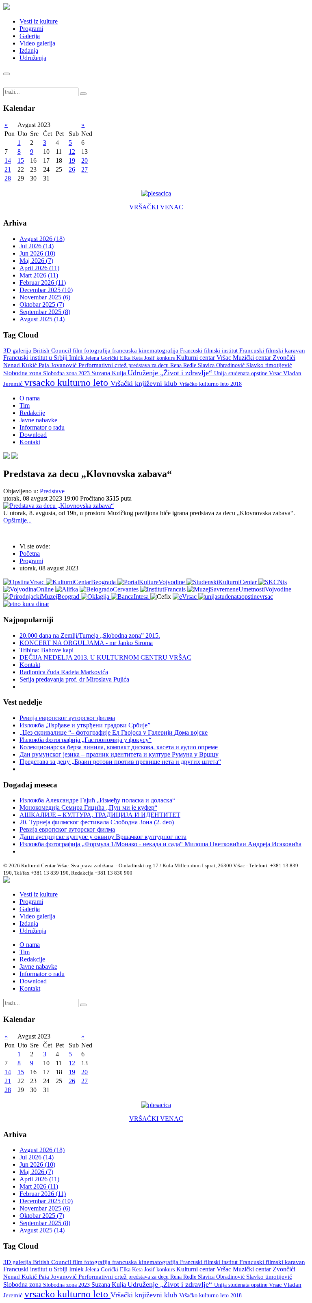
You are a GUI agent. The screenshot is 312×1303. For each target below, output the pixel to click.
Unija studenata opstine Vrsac (248, 373)
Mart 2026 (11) (39, 275)
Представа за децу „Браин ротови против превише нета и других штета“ (120, 761)
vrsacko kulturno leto (67, 382)
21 (7, 169)
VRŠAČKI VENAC (156, 207)
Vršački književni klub (144, 383)
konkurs (166, 358)
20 (84, 160)
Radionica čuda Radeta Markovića (64, 672)
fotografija (98, 350)
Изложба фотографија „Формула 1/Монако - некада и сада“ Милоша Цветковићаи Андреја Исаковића (160, 844)
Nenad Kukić (21, 365)
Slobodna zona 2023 (67, 373)
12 (72, 151)
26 (72, 169)
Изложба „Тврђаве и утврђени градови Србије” (85, 725)
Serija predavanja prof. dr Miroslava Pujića (74, 679)
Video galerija (37, 43)
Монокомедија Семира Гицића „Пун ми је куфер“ (88, 807)
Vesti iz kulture (39, 21)
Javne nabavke (38, 420)
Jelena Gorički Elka (108, 358)
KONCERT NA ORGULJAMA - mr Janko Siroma (86, 642)
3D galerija (18, 350)
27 (84, 169)
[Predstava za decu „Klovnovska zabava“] (58, 505)
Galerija (30, 35)
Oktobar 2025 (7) (42, 304)
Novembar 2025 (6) (45, 297)
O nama (30, 398)
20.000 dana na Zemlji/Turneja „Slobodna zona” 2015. (90, 635)
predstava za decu (149, 365)
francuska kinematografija (146, 350)
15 (20, 160)
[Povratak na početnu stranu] (6, 880)
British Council (53, 350)
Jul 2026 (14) (37, 246)
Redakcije (32, 412)
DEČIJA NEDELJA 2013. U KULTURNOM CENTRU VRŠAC (105, 657)
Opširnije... (17, 520)
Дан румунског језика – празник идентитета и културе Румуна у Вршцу (119, 754)
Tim (25, 405)
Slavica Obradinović (222, 365)
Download (33, 434)
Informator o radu (42, 427)
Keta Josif (144, 358)
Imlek (77, 357)
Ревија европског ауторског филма (67, 717)
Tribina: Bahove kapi (47, 650)
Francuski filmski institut (209, 350)
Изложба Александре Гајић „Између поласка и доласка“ (97, 800)
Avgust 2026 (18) (42, 238)
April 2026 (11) (39, 267)
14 (7, 160)
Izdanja (29, 50)
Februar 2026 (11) (43, 282)
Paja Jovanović (58, 365)
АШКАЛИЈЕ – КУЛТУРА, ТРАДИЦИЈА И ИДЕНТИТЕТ (100, 814)
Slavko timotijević (269, 365)
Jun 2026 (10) (37, 253)
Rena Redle (184, 365)
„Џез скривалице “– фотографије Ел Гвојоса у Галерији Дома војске (114, 732)
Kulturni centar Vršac (204, 357)
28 (7, 178)
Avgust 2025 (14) (42, 319)
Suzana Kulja (109, 373)
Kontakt (30, 442)
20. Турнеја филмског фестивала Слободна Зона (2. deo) (97, 822)
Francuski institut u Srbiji (36, 357)
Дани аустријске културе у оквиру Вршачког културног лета (103, 836)
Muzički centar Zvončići (264, 357)
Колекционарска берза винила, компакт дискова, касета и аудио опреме (119, 747)
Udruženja (33, 57)
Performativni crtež (103, 365)
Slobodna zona (23, 373)
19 (72, 160)
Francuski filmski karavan (272, 350)
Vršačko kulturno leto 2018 (210, 384)
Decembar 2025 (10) (46, 289)
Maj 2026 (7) (36, 260)
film (78, 351)
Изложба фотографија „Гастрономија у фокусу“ (86, 739)
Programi (31, 28)
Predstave (52, 491)
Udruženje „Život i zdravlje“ (171, 373)
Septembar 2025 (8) (45, 311)
